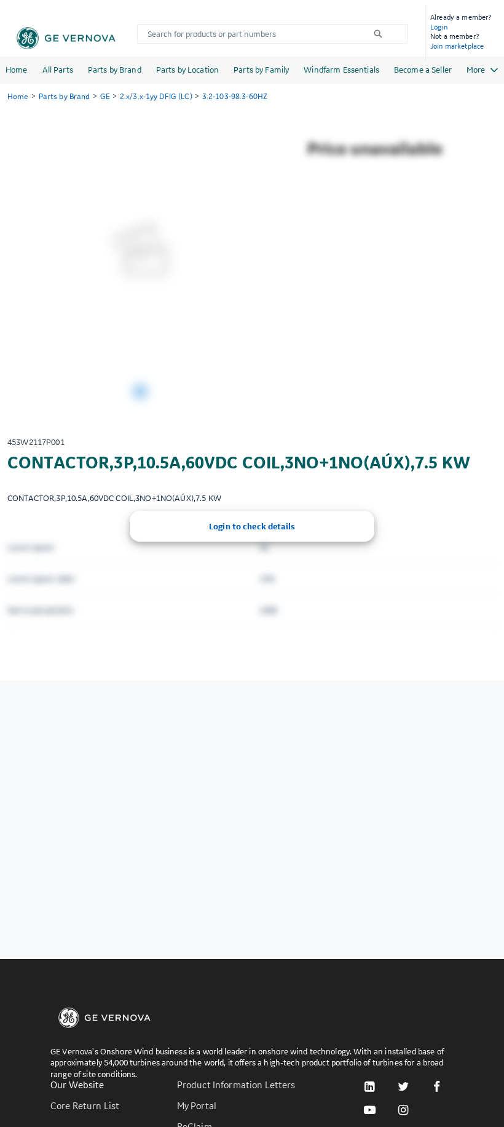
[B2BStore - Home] (66, 38)
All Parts (57, 69)
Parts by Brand (114, 69)
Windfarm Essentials (341, 69)
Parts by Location (187, 69)
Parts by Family (261, 69)
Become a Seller (423, 69)
